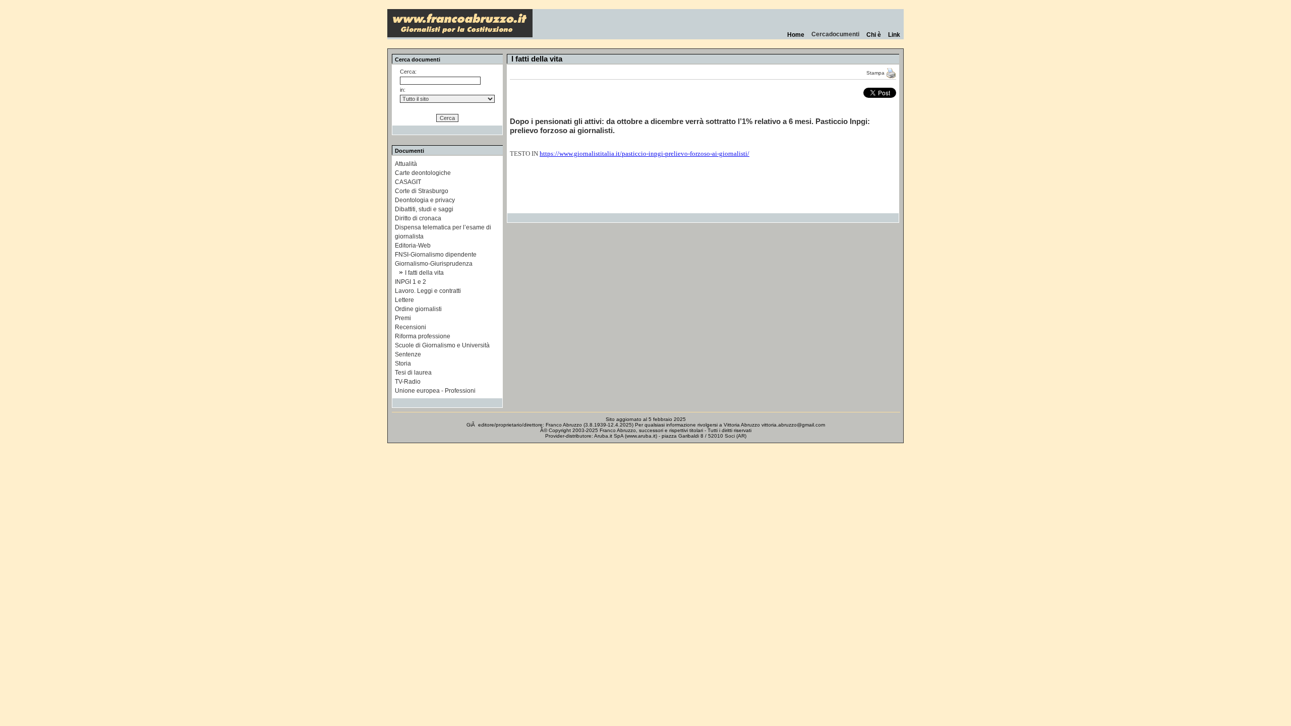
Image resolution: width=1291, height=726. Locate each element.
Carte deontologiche (423, 172)
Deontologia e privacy (425, 200)
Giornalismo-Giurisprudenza (434, 263)
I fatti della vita (424, 272)
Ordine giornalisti (418, 309)
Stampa (876, 73)
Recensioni (410, 327)
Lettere (404, 300)
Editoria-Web (413, 245)
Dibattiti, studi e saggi (424, 209)
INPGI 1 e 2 (410, 281)
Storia (403, 363)
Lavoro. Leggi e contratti (428, 290)
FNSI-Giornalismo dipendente (436, 254)
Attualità (406, 163)
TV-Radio (408, 381)
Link (894, 34)
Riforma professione (422, 336)
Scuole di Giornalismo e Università (442, 345)
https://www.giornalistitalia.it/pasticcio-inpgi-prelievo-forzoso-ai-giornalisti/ (644, 153)
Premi (403, 318)
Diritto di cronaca (418, 218)
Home (795, 34)
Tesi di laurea (413, 372)
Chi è (873, 34)
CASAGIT (408, 182)
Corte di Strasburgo (421, 191)
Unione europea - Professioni (435, 390)
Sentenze (408, 354)
